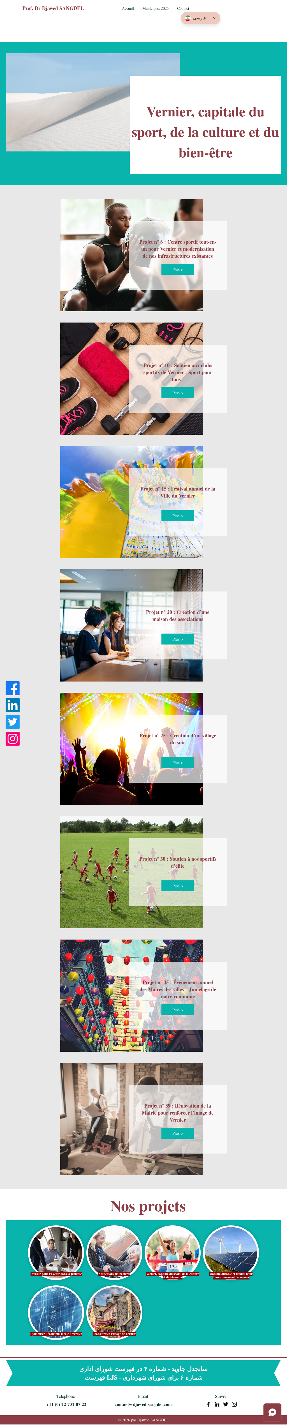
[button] (155, 8)
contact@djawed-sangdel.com (143, 1404)
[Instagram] (13, 739)
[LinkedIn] (13, 705)
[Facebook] (13, 688)
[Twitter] (13, 722)
